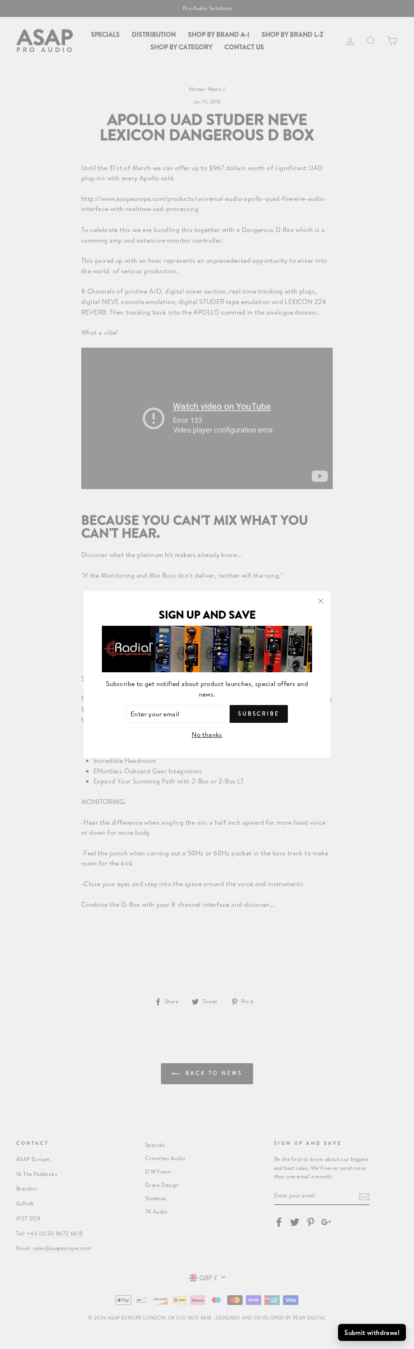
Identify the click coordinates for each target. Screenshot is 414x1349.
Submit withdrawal (371, 1332)
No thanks (207, 734)
